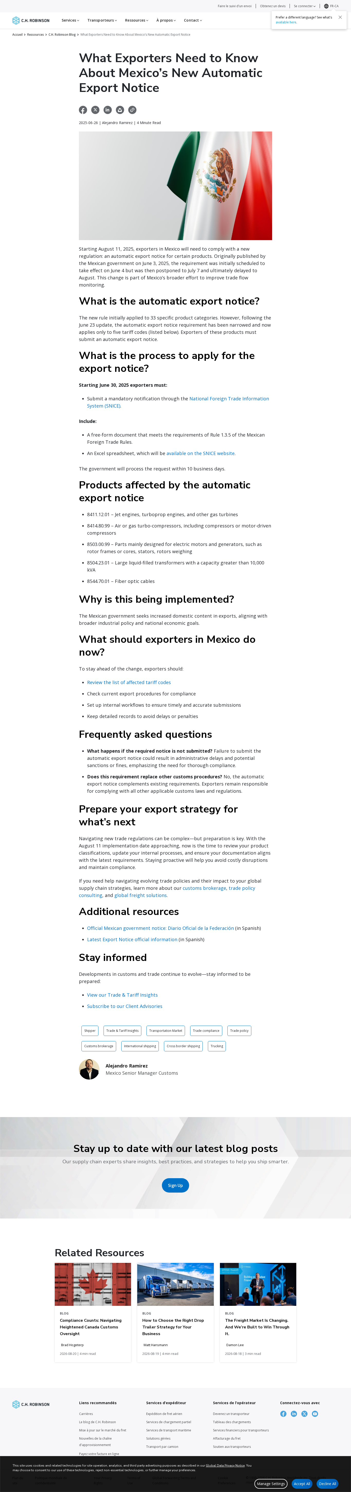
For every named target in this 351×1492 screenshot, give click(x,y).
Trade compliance (206, 1030)
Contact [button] (192, 20)
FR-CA (334, 6)
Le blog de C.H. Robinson (97, 1422)
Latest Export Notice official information (132, 939)
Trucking (217, 1046)
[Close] (340, 17)
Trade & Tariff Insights (122, 1030)
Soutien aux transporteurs (232, 1446)
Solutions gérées (158, 1438)
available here (286, 22)
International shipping (140, 1046)
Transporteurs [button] (101, 20)
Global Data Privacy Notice (225, 1465)
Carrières (86, 1414)
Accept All (302, 1483)
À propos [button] (165, 20)
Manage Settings (271, 1483)
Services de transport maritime (168, 1430)
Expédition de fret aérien (164, 1414)
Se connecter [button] (303, 6)
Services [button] (69, 20)
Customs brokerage (98, 1046)
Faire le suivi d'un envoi (235, 6)
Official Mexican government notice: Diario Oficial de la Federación (160, 928)
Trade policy (239, 1030)
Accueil (17, 34)
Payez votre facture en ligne (99, 1454)
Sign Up (175, 1185)
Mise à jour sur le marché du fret (102, 1430)
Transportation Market (165, 1030)
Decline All (327, 1483)
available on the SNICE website (201, 453)
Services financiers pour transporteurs (241, 1430)
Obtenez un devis (272, 6)
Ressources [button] (135, 20)
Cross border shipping (183, 1046)
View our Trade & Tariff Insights (122, 995)
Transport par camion (162, 1446)
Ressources (35, 34)
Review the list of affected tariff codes (129, 682)
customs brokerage (204, 888)
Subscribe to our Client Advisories (124, 1006)
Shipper (90, 1030)
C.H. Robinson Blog (62, 34)
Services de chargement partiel (168, 1422)
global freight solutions (140, 895)
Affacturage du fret (227, 1438)
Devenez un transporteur (231, 1414)
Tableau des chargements (232, 1422)
